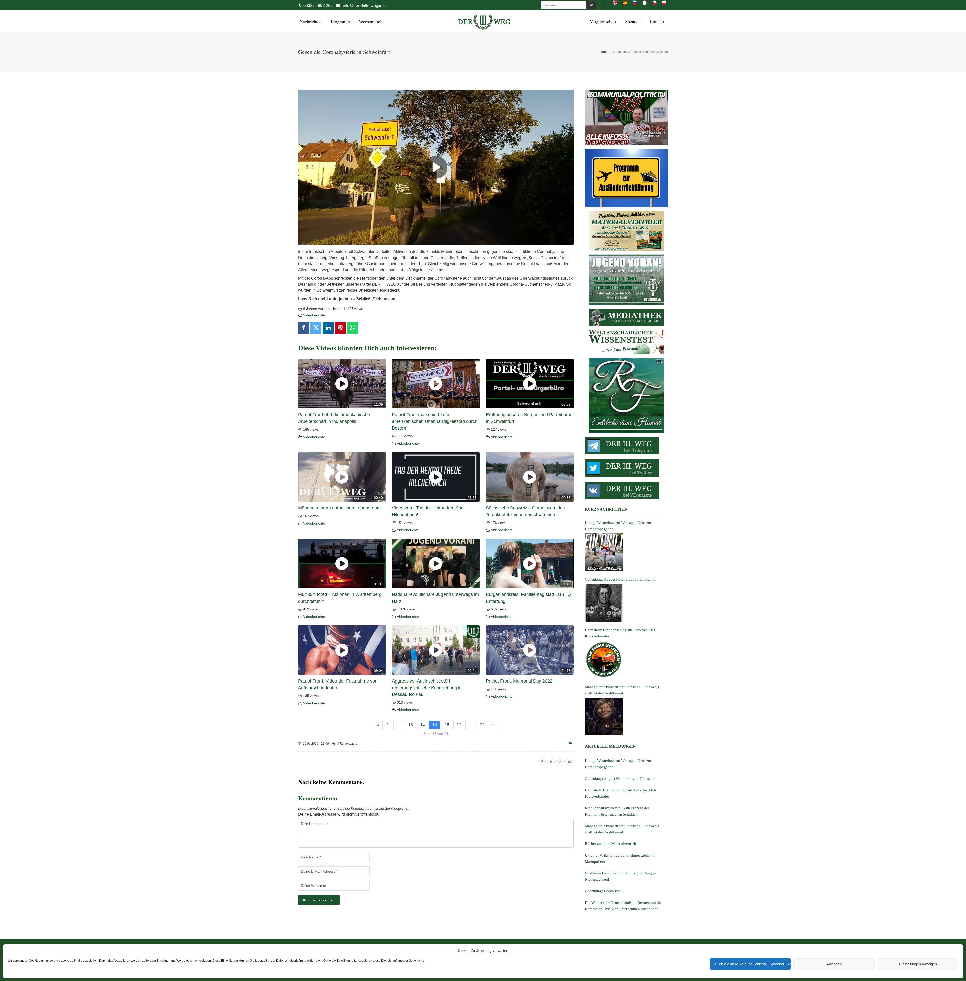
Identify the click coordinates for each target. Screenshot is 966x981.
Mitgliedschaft (602, 21)
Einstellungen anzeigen (918, 964)
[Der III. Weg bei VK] (626, 490)
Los (591, 5)
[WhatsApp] (352, 328)
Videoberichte (314, 315)
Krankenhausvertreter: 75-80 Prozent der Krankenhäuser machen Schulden (617, 811)
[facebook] (542, 761)
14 (422, 725)
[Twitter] (315, 328)
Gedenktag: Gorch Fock (604, 891)
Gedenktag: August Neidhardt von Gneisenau (620, 779)
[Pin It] (340, 328)
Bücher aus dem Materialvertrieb (610, 844)
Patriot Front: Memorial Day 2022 (519, 681)
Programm (339, 21)
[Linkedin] (328, 328)
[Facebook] (303, 328)
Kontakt (656, 21)
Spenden (632, 21)
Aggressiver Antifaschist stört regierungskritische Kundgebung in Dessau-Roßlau (427, 687)
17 (459, 725)
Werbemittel (369, 21)
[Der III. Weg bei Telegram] (626, 445)
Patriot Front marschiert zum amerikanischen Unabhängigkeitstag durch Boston (434, 421)
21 (482, 725)
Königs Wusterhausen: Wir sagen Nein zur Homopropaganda (618, 764)
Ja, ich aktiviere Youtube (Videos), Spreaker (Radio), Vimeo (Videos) (751, 964)
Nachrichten (310, 21)
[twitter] (551, 761)
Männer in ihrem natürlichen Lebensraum (339, 507)
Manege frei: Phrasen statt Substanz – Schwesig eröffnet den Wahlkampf (622, 829)
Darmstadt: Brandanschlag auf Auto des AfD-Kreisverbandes (620, 793)
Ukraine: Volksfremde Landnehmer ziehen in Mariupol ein (620, 858)
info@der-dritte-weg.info (364, 5)
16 (447, 725)
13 (410, 725)
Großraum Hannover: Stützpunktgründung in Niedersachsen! (620, 876)
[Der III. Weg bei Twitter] (626, 468)
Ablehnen (834, 964)
